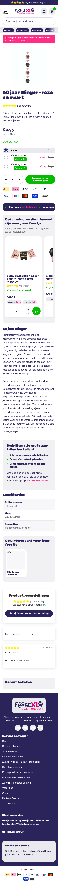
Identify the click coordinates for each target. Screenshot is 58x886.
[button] (10, 105)
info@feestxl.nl (15, 832)
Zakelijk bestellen (37, 480)
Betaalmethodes (11, 746)
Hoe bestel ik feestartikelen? (17, 777)
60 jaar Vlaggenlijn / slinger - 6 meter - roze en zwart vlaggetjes (23, 279)
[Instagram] (18, 728)
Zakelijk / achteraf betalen (16, 783)
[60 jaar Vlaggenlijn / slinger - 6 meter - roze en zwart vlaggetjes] (23, 254)
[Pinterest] (40, 728)
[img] (12, 648)
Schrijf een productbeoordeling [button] (29, 613)
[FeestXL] (24, 11)
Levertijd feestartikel (13, 756)
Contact (6, 793)
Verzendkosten (10, 751)
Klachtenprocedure (12, 767)
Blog (4, 741)
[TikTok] (33, 728)
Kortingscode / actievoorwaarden (20, 772)
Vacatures (7, 788)
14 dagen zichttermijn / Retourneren (21, 762)
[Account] (44, 11)
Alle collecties (9, 803)
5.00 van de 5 (37, 601)
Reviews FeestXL (11, 798)
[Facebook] (25, 728)
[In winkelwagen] (36, 311)
